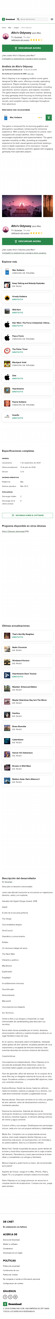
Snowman (8, 882)
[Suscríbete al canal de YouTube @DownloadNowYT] (15, 1297)
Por (16, 37)
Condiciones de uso (11, 1270)
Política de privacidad (11, 1266)
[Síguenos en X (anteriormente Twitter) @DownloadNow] (10, 1297)
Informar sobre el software (30, 515)
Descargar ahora (29, 48)
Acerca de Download (11, 1240)
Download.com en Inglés (13, 1253)
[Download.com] (8, 19)
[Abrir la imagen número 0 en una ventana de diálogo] (22, 206)
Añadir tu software (10, 1244)
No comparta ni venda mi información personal (21, 1279)
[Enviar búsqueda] (18, 19)
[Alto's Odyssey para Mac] (5, 36)
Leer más (30, 74)
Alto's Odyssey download (13, 531)
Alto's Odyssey (26, 33)
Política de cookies (10, 1275)
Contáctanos (8, 1248)
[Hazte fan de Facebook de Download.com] (5, 1297)
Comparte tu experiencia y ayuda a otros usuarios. (24, 59)
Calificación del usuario (20, 40)
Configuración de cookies (13, 1283)
